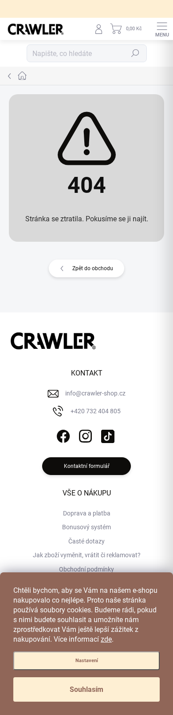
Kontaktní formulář (87, 466)
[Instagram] (84, 434)
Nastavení (86, 660)
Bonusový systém (86, 527)
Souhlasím (86, 689)
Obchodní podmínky (86, 569)
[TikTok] (106, 434)
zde (106, 639)
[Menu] (162, 29)
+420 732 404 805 (96, 411)
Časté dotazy (86, 541)
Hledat (135, 53)
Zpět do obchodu (92, 268)
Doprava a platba (86, 513)
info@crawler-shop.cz (95, 393)
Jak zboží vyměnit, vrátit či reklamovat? (87, 555)
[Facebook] (62, 434)
